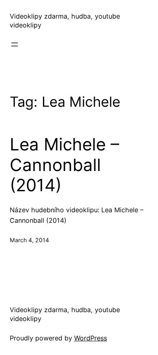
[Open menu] (14, 44)
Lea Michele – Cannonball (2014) (64, 164)
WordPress (90, 338)
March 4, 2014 (29, 240)
